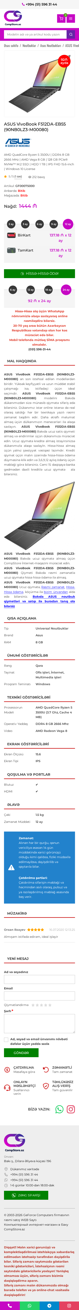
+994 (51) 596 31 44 (41, 4)
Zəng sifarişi (29, 1195)
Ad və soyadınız (16, 972)
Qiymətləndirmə (16, 1005)
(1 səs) (18, 176)
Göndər (21, 1053)
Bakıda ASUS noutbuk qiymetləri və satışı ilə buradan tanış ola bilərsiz (39, 601)
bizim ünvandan (56, 592)
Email (8, 988)
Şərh (8, 1011)
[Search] (71, 34)
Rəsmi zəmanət (52, 587)
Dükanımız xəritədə (24, 1169)
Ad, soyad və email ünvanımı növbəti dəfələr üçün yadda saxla (39, 1041)
